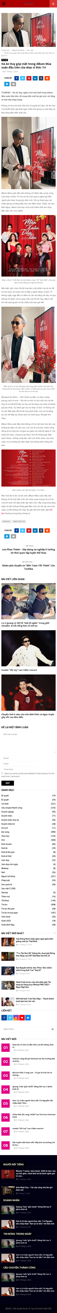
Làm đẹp (5, 860)
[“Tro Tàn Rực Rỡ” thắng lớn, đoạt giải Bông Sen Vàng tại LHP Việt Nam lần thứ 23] (8, 956)
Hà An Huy (6, 521)
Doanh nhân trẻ (8, 824)
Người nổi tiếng (8, 876)
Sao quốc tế (6, 884)
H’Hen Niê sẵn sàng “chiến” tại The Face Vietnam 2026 (33, 1116)
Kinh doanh (6, 844)
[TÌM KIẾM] (53, 1029)
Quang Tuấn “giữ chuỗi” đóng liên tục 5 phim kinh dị (32, 1088)
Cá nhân (5, 804)
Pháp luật (5, 880)
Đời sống (5, 832)
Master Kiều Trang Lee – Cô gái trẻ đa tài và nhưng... (32, 1074)
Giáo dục (5, 836)
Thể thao (5, 900)
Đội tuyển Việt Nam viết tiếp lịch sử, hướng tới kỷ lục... (33, 1144)
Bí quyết (5, 795)
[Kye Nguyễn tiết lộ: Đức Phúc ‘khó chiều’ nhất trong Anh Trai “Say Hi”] (8, 970)
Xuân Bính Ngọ (8, 925)
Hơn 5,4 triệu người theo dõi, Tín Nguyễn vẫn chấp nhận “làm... (32, 1102)
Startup (4, 892)
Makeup (4, 868)
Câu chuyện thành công (11, 808)
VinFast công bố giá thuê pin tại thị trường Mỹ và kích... (33, 1060)
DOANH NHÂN (11, 1200)
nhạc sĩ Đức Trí (19, 521)
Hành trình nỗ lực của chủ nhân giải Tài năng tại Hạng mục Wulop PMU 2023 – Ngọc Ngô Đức (33, 984)
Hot (3, 840)
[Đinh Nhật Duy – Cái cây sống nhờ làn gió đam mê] (8, 1190)
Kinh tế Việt (6, 856)
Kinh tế (4, 848)
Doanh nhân (6, 816)
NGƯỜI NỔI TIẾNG (13, 1164)
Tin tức (4, 904)
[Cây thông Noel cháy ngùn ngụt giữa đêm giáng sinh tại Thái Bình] (8, 942)
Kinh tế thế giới (8, 852)
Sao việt (4, 60)
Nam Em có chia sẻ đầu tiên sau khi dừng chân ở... (33, 1046)
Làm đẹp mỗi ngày (9, 864)
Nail (3, 872)
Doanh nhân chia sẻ (10, 820)
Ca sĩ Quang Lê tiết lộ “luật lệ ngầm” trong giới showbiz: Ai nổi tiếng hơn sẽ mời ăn (25, 624)
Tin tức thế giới (8, 909)
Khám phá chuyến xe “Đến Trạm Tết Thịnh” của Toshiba (28, 567)
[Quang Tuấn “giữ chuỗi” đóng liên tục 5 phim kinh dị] (8, 1210)
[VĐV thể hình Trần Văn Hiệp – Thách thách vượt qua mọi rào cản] (8, 1001)
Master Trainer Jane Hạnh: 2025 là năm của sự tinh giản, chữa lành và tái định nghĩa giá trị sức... (35, 1173)
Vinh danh (5, 917)
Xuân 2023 (6, 921)
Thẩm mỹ (5, 896)
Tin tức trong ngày (9, 913)
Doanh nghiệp (7, 812)
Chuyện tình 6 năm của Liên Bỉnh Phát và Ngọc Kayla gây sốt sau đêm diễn (27, 716)
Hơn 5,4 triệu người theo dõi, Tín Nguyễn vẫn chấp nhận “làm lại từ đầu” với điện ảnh (35, 1256)
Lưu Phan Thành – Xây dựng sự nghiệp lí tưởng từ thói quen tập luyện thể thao (28, 551)
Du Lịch (4, 828)
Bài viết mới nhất (12, 933)
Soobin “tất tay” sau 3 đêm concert (19, 670)
